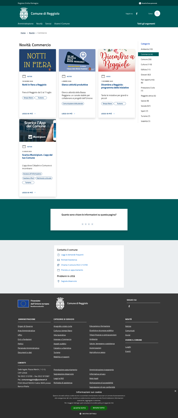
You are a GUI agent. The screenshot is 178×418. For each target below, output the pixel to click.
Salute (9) (145, 100)
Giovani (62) (146, 74)
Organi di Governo (25, 326)
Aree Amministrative (26, 330)
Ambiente (93, 339)
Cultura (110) (146, 64)
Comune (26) (146, 59)
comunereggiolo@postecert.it (34, 379)
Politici (20, 343)
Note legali (93, 378)
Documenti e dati (25, 352)
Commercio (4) (147, 54)
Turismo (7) (145, 116)
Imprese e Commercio (62, 339)
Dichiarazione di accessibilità (101, 382)
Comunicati (130, 330)
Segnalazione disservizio (64, 374)
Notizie (29, 76)
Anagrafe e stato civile (63, 326)
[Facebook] (135, 13)
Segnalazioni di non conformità (102, 387)
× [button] (175, 391)
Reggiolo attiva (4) (148, 95)
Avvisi (108, 76)
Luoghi (128, 346)
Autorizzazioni (95, 347)
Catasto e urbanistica (62, 348)
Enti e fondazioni (25, 339)
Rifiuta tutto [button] (98, 408)
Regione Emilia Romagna (28, 3)
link (112, 403)
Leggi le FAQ (59, 378)
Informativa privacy (97, 374)
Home (23, 32)
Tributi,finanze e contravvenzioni (102, 334)
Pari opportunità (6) (147, 81)
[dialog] (89, 403)
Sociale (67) (145, 105)
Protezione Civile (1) (148, 89)
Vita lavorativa (60, 334)
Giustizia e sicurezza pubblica (101, 330)
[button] (89, 413)
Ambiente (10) (147, 49)
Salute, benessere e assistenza (102, 343)
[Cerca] (157, 13)
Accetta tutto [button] (80, 408)
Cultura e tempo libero (63, 330)
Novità (32, 32)
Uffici (20, 334)
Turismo (57, 352)
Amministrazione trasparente (101, 369)
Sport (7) (144, 111)
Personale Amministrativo (28, 348)
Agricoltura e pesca (97, 352)
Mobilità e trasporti (61, 356)
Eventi (128, 351)
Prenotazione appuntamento (65, 369)
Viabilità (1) (145, 121)
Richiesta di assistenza (63, 382)
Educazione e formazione (99, 326)
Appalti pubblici (60, 343)
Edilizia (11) (145, 69)
